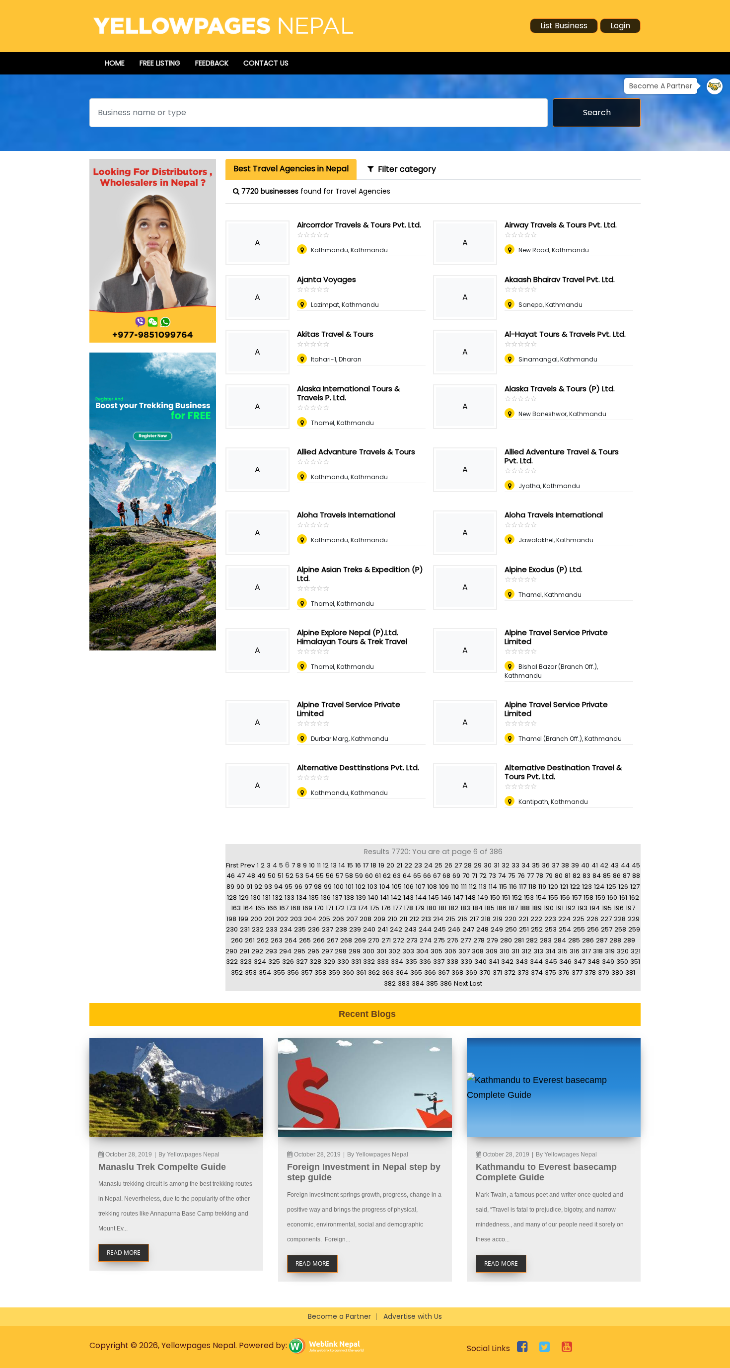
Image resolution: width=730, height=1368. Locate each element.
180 (432, 908)
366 (430, 972)
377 (577, 972)
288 (615, 940)
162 (634, 897)
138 (349, 897)
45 (636, 865)
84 (596, 875)
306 (450, 951)
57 (339, 875)
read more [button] (124, 1252)
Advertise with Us (412, 1316)
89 (230, 886)
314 (550, 951)
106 (409, 886)
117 (522, 886)
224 (564, 919)
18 (373, 865)
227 (606, 919)
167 (284, 908)
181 (442, 908)
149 (483, 897)
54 (309, 875)
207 (352, 919)
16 (358, 865)
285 (574, 940)
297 (327, 951)
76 (521, 875)
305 (436, 951)
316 (575, 951)
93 (268, 886)
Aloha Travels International (346, 514)
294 (285, 951)
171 (329, 908)
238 (341, 929)
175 (374, 908)
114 (493, 886)
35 (536, 865)
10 (312, 865)
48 (251, 875)
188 (525, 908)
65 (417, 875)
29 (478, 865)
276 (452, 940)
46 (230, 875)
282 (532, 940)
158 (588, 897)
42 (604, 865)
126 (623, 886)
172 (340, 908)
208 (365, 919)
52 (289, 875)
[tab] (291, 169)
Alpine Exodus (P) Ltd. (544, 569)
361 (361, 972)
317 (586, 951)
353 (251, 972)
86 (617, 875)
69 (456, 875)
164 (248, 908)
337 (438, 961)
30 (488, 865)
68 (446, 875)
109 (444, 886)
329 (329, 961)
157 (577, 897)
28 (468, 865)
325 (274, 961)
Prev (247, 865)
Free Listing (160, 63)
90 (240, 886)
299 (355, 951)
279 (492, 940)
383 (404, 983)
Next (461, 983)
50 (272, 875)
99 (328, 886)
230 (232, 929)
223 (550, 919)
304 (422, 951)
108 (432, 886)
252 (537, 929)
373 (523, 972)
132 (278, 897)
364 (402, 972)
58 (349, 875)
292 (257, 951)
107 (420, 886)
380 (617, 972)
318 (598, 951)
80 (559, 875)
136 (326, 897)
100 (339, 886)
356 (293, 972)
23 (418, 865)
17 (365, 865)
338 (452, 961)
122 (575, 886)
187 (513, 908)
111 (464, 886)
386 (446, 983)
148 (470, 897)
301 (381, 951)
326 (288, 961)
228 (620, 919)
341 (494, 961)
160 (612, 897)
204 (310, 919)
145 (434, 897)
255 (579, 929)
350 (622, 961)
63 (397, 875)
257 (606, 929)
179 (420, 908)
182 (453, 908)
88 (636, 875)
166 (272, 908)
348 (593, 961)
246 (454, 929)
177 (397, 908)
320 (623, 951)
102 (360, 886)
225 (578, 919)
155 (553, 897)
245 (440, 929)
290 (231, 951)
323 (246, 961)
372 (509, 972)
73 (492, 875)
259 (634, 929)
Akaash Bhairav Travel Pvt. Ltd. (560, 279)
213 (426, 919)
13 (334, 865)
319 (610, 951)
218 (486, 919)
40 (585, 865)
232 (258, 929)
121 (564, 886)
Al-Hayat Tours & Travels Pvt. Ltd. (565, 334)
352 (237, 972)
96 (298, 886)
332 (369, 961)
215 (450, 919)
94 (278, 886)
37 (555, 865)
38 (565, 865)
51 (281, 875)
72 (483, 875)
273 (412, 940)
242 (396, 929)
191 (560, 908)
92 (258, 886)
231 (245, 929)
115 (503, 886)
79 (549, 875)
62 (387, 875)
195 (607, 908)
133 (289, 897)
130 (256, 897)
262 (263, 940)
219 (498, 919)
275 (439, 940)
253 (551, 929)
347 (579, 961)
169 (307, 908)
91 (249, 886)
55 (320, 875)
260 (237, 940)
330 (343, 961)
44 (625, 865)
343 (521, 961)
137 (337, 897)
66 (427, 875)
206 (338, 919)
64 (407, 875)
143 (408, 897)
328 (315, 961)
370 (485, 972)
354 (265, 972)
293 (271, 951)
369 (471, 972)
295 (299, 951)
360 (348, 972)
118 (532, 886)
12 (326, 865)
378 (590, 972)
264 (291, 940)
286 (588, 940)
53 (299, 875)
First (232, 865)
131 (267, 897)
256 (593, 929)
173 (351, 908)
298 (341, 951)
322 (232, 961)
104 (384, 886)
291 (244, 951)
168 (295, 908)
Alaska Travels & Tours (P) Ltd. (560, 388)
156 (565, 897)
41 (594, 865)
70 (466, 875)
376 (564, 972)
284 (560, 940)
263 (277, 940)
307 (464, 951)
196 (619, 908)
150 (495, 897)
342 (507, 961)
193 (582, 908)
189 (537, 908)
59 (359, 875)
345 (551, 961)
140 (373, 897)
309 (492, 951)
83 (586, 875)
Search (597, 112)
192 (571, 908)
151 (506, 897)
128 (232, 897)
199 (243, 919)
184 (477, 908)
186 (502, 908)
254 (565, 929)
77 (530, 875)
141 (384, 897)
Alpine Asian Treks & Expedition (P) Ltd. (360, 573)
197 (630, 908)
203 (296, 919)
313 (538, 951)
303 (408, 951)
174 (363, 908)
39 (575, 865)
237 (327, 929)
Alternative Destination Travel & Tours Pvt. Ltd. (563, 772)
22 (408, 865)
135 (314, 897)
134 (301, 897)
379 (603, 972)
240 (369, 929)
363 (388, 972)
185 (490, 908)
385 (432, 983)
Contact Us (266, 63)
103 (372, 886)
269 (360, 940)
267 (332, 940)
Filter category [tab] (405, 169)
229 (634, 919)
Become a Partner (339, 1316)
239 (355, 929)
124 (599, 886)
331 (356, 961)
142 (396, 897)
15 (350, 865)
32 (506, 865)
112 (473, 886)
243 (410, 929)
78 (539, 875)
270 (373, 940)
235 (300, 929)
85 (607, 875)
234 (286, 929)
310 (505, 951)
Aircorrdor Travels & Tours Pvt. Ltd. (359, 224)
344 (536, 961)
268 (346, 940)
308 (478, 951)
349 (608, 961)
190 (549, 908)
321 (636, 951)
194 (594, 908)
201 (269, 919)
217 (474, 919)
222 (536, 919)
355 (279, 972)
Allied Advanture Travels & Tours (356, 451)
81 (568, 875)
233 (272, 929)
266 (319, 940)
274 (426, 940)
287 (601, 940)
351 (635, 961)
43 (614, 865)
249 (497, 929)
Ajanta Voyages (326, 279)
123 (587, 886)
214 (438, 919)
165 (260, 908)
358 (320, 972)
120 (553, 886)
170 (319, 908)
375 (550, 972)
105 (397, 886)
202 (282, 919)
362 (374, 972)
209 (379, 919)
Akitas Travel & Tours (335, 334)
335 (411, 961)
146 (446, 897)
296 (313, 951)
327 (301, 961)
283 (546, 940)
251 (524, 929)
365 (416, 972)
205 (324, 919)
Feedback (211, 63)
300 (368, 951)
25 (438, 865)
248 (482, 929)
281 (519, 940)
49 (261, 875)
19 (381, 865)
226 (592, 919)
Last (476, 983)
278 (479, 940)
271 (386, 940)
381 (630, 972)
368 (457, 972)
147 (458, 897)
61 (378, 875)
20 (390, 865)
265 (305, 940)
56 (330, 875)
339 (466, 961)
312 (526, 951)
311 (515, 951)
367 (443, 972)
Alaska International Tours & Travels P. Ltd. (348, 393)
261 (250, 940)
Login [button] (620, 25)
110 (455, 886)
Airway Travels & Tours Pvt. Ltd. (561, 224)
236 (314, 929)
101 (350, 886)
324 (260, 961)
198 (231, 919)
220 (510, 919)
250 (511, 929)
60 (369, 875)
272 (398, 940)
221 (523, 919)
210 (392, 919)
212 (414, 919)
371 (497, 972)
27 (458, 865)
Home (115, 63)
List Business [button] (563, 25)
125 (611, 886)
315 (563, 951)
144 (421, 897)
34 (525, 865)
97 (308, 886)
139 (361, 897)
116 (513, 886)
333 (383, 961)
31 (497, 865)
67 (436, 875)
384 (418, 983)
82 (577, 875)
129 (244, 897)
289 (629, 940)
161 (623, 897)
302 (394, 951)
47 (241, 875)
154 (541, 897)
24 (428, 865)
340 (480, 961)
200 (256, 919)
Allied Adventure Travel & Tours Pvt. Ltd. (562, 456)
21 (399, 865)
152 (517, 897)
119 (542, 886)
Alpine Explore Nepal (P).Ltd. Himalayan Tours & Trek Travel (352, 637)
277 (465, 940)
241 (382, 929)
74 (502, 875)
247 (468, 929)
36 (546, 865)
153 (529, 897)
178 (408, 908)
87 (626, 875)
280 (506, 940)
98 (318, 886)
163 (236, 908)
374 (537, 972)
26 (448, 865)
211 (403, 919)
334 (397, 961)
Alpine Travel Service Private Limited (556, 637)
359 (334, 972)
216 (462, 919)
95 (288, 886)
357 (306, 972)
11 (319, 865)
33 (515, 865)
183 (465, 908)
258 (620, 929)
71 (474, 875)
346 (565, 961)
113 (483, 886)
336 (425, 961)
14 (342, 865)
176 (386, 908)
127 (635, 886)
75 (511, 875)
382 (390, 983)
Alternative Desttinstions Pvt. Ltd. (358, 767)
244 (425, 929)
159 (600, 897)
